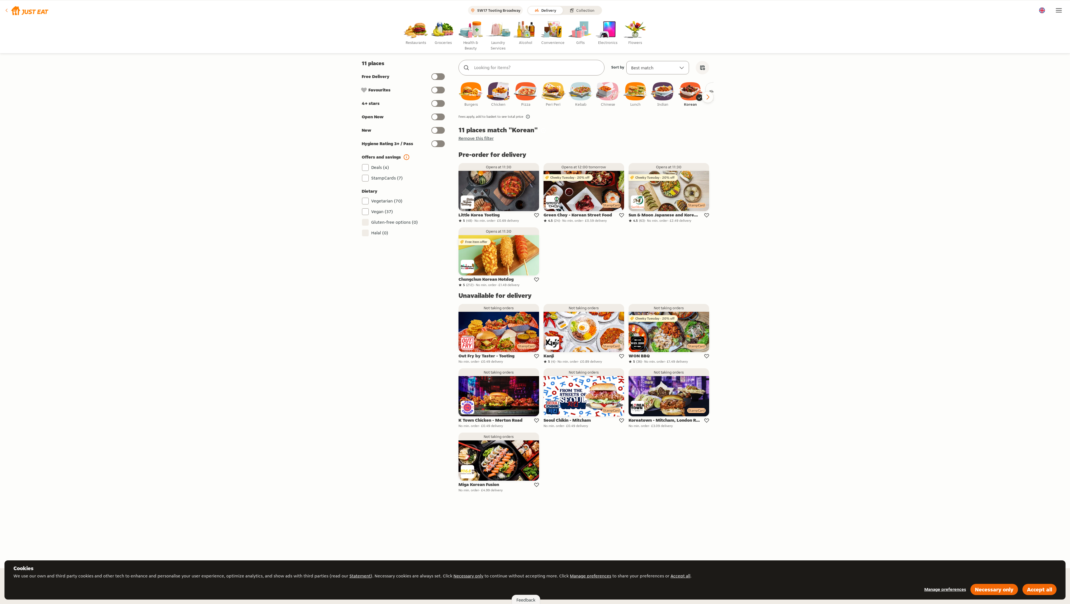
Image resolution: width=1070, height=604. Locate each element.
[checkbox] (471, 94)
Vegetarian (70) (387, 201)
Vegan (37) (382, 211)
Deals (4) (380, 167)
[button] (26, 10)
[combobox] (537, 67)
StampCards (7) (387, 178)
